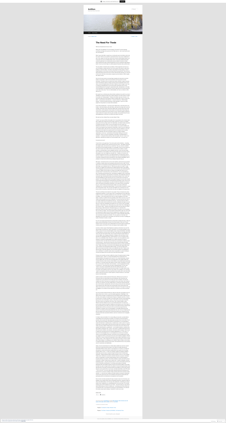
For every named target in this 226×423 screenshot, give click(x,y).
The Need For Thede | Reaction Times (108, 407)
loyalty (97, 401)
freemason (123, 400)
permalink (116, 401)
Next (136, 36)
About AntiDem (94, 32)
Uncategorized (106, 400)
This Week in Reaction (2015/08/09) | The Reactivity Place (112, 410)
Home (89, 32)
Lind (127, 400)
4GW (113, 400)
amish (119, 400)
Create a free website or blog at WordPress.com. (105, 418)
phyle (102, 401)
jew (125, 400)
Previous (133, 36)
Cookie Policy (23, 421)
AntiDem (91, 9)
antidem (108, 401)
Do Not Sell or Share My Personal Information (121, 418)
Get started (122, 1)
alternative (116, 400)
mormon (99, 401)
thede (105, 401)
